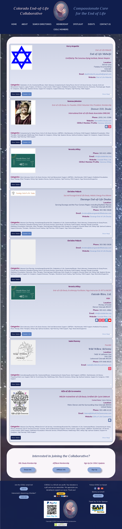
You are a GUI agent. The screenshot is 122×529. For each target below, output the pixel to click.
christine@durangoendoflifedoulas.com (96, 213)
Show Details (16, 94)
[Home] (61, 11)
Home (14, 24)
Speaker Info (27, 94)
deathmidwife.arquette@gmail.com (98, 74)
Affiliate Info (61, 470)
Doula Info (27, 470)
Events (91, 24)
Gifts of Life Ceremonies (102, 416)
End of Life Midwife (103, 77)
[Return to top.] (110, 94)
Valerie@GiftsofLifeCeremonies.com (97, 413)
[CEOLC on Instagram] (98, 488)
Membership (62, 24)
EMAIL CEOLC (98, 495)
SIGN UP (24, 489)
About (25, 24)
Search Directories (42, 24)
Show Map (105, 94)
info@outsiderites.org (103, 156)
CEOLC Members (61, 29)
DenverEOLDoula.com (102, 121)
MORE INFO (24, 497)
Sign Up (94, 470)
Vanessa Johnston (104, 123)
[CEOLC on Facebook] (95, 488)
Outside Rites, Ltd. (104, 160)
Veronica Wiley (105, 162)
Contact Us (105, 24)
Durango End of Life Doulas (100, 216)
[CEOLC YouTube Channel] (102, 488)
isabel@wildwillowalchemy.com (99, 365)
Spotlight (78, 24)
